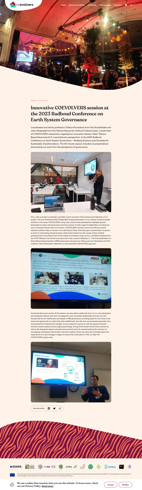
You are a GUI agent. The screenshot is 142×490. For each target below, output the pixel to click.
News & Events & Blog (77, 5)
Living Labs (92, 5)
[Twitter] (131, 5)
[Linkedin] (126, 5)
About (63, 5)
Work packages (105, 5)
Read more (47, 486)
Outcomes (118, 5)
